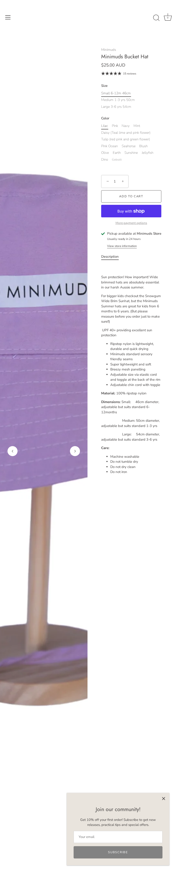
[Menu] (8, 17)
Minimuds (108, 49)
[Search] (156, 18)
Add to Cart (131, 196)
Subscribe (118, 852)
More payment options (131, 223)
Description (110, 256)
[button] (13, 451)
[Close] (164, 799)
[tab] (112, 256)
